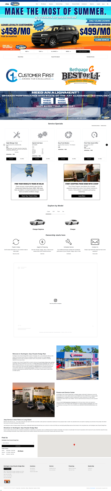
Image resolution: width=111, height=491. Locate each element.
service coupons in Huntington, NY (87, 403)
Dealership (91, 466)
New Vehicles (32, 468)
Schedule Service (103, 125)
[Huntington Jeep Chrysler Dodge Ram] (14, 3)
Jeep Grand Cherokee (29, 367)
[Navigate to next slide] (110, 28)
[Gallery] (55, 28)
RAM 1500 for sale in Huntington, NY (41, 363)
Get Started (69, 253)
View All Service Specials (96, 125)
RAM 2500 (36, 366)
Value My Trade (71, 469)
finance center (78, 394)
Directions (90, 469)
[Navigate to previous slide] (1, 28)
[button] (74, 445)
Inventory (32, 466)
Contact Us (8, 468)
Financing (71, 466)
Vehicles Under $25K (34, 471)
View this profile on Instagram (55, 303)
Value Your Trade (16, 253)
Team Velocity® (92, 488)
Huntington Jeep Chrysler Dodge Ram (46, 332)
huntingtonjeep (57, 332)
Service (51, 466)
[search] (107, 4)
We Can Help (95, 253)
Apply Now (42, 253)
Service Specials (52, 469)
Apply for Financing (72, 468)
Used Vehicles (32, 469)
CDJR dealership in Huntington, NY (70, 402)
